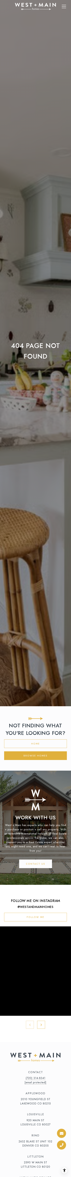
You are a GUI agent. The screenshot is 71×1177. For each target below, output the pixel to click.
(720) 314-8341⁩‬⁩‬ (35, 1078)
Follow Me (35, 917)
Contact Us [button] (35, 863)
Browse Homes (36, 755)
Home (35, 743)
